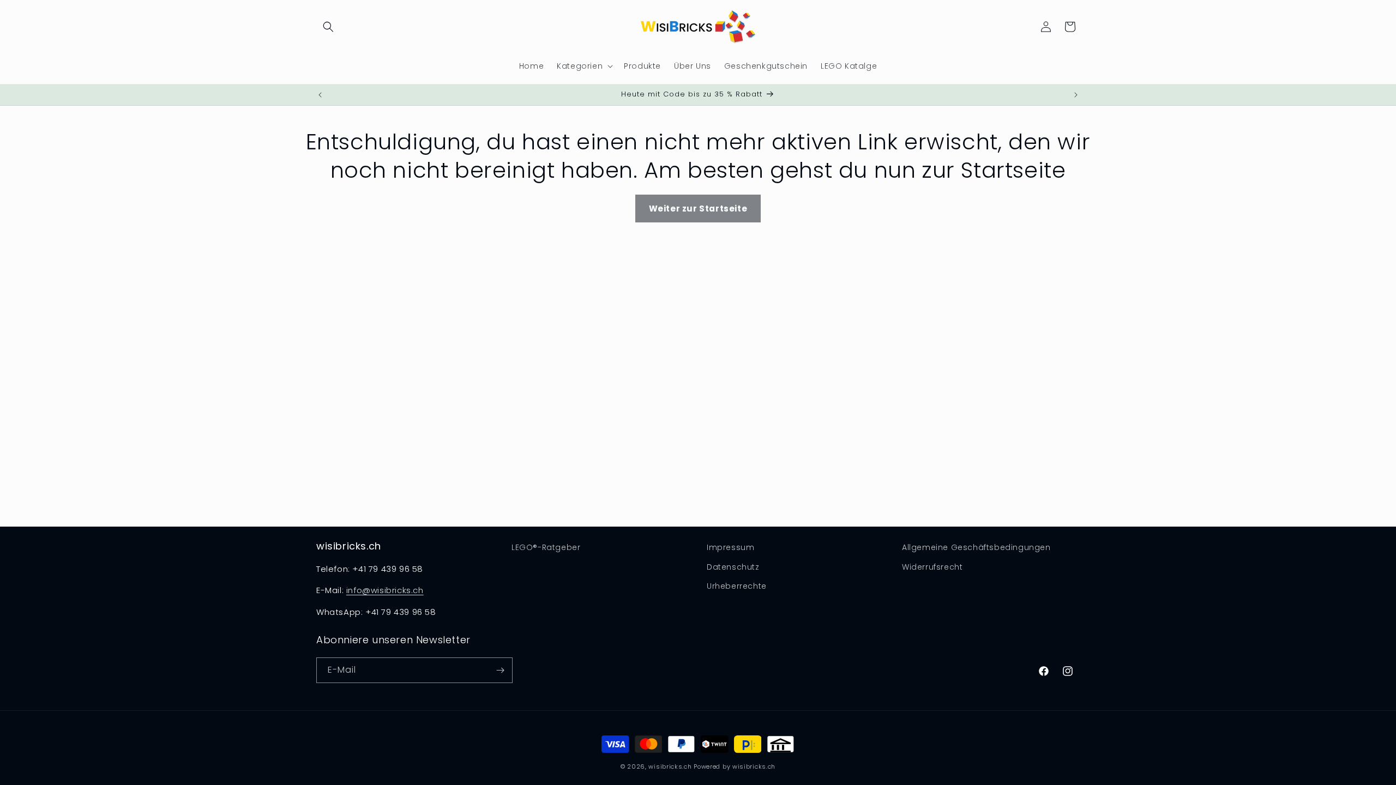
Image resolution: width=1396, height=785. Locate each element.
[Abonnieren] (500, 670)
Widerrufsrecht (932, 566)
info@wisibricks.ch (385, 590)
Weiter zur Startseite (698, 208)
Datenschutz (733, 566)
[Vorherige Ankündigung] (320, 94)
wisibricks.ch (669, 766)
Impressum (730, 547)
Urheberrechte (737, 586)
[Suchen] (328, 27)
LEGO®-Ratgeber (546, 547)
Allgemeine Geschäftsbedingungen (976, 547)
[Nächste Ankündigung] (1076, 94)
